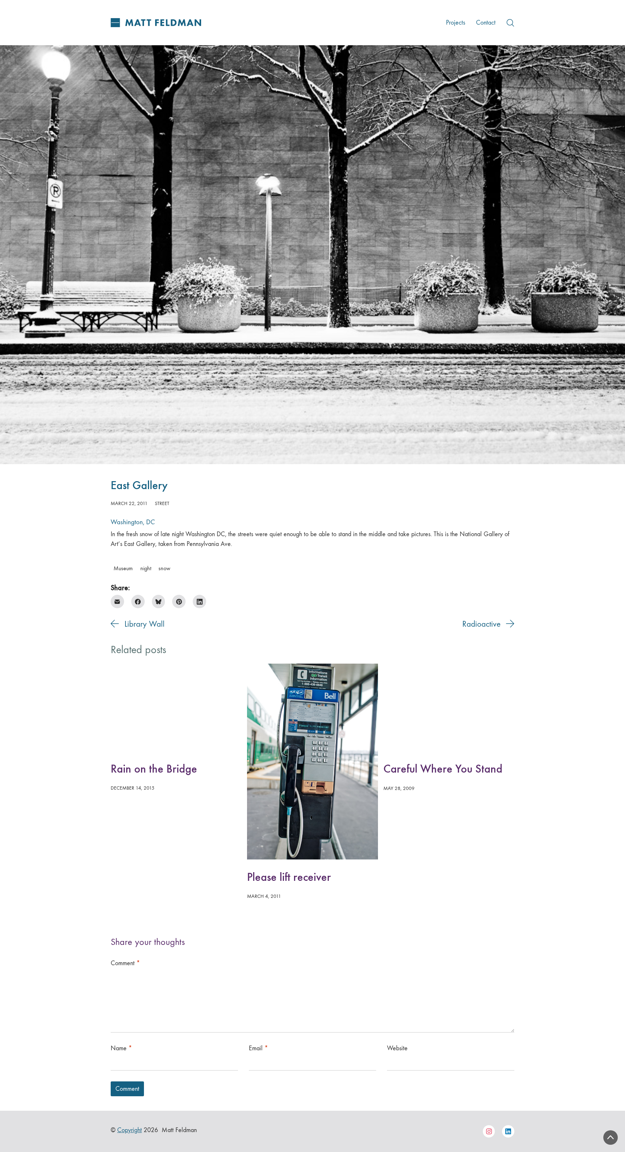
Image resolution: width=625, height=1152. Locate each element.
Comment (125, 963)
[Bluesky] (158, 601)
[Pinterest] (179, 601)
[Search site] (510, 23)
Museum (123, 568)
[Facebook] (138, 601)
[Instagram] (489, 1131)
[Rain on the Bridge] (176, 707)
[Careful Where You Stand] (448, 707)
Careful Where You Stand (442, 769)
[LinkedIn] (199, 601)
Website (397, 1048)
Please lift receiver (289, 877)
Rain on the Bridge (154, 769)
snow (164, 568)
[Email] (117, 601)
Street (162, 503)
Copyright (129, 1130)
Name (121, 1048)
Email (258, 1048)
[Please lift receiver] (312, 761)
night (145, 568)
